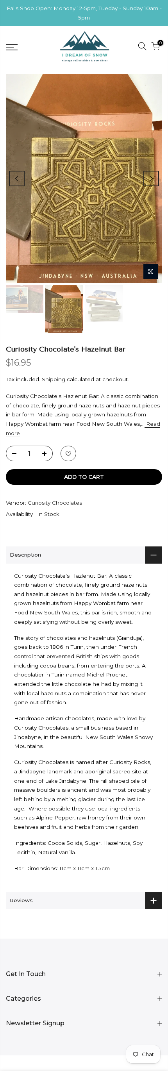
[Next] (151, 178)
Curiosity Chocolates (55, 503)
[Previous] (17, 178)
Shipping (53, 379)
